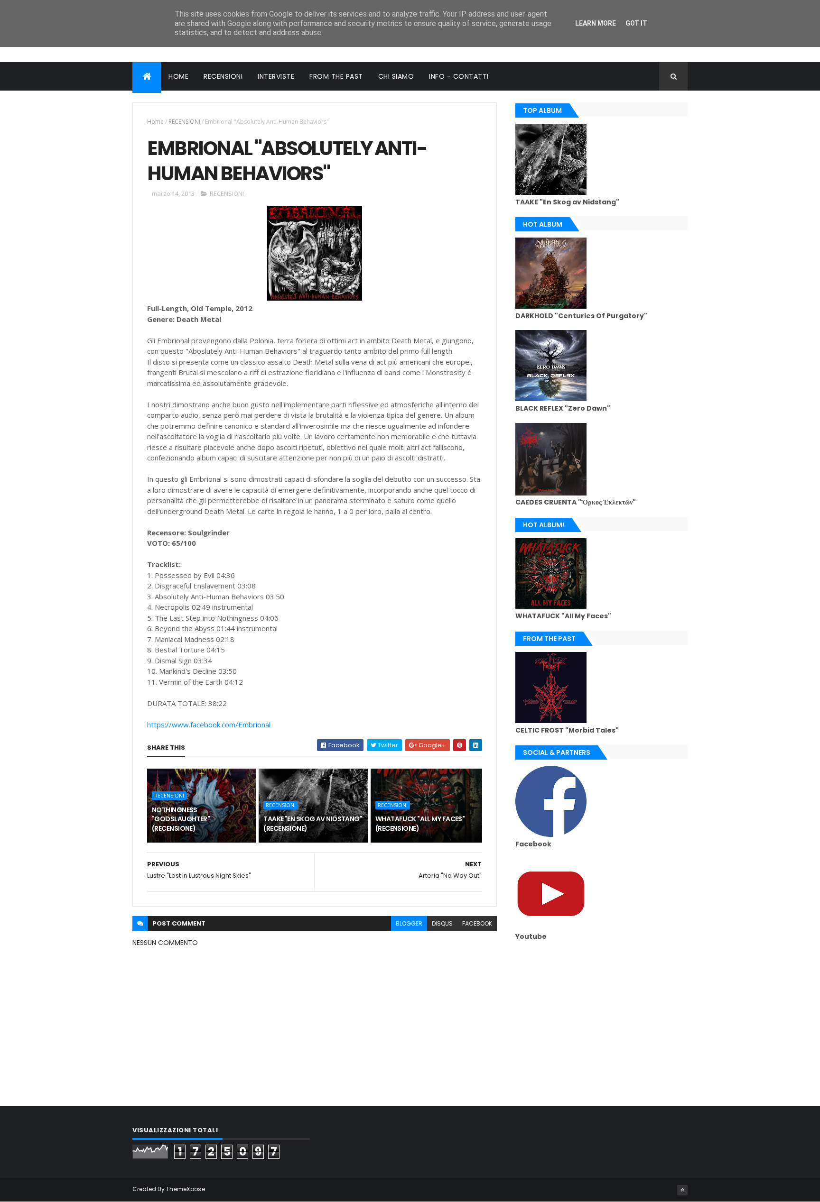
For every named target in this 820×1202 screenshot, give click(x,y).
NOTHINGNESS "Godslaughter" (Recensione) (181, 819)
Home (155, 122)
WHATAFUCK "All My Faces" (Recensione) (420, 823)
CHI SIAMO (396, 76)
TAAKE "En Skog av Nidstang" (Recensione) (312, 823)
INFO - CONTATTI (459, 76)
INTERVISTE (276, 76)
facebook (477, 923)
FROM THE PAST (336, 76)
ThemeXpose (185, 1189)
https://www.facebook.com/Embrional (208, 724)
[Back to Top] (682, 1190)
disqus (442, 923)
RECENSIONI (223, 76)
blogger (409, 923)
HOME (178, 76)
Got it (636, 23)
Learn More (595, 23)
